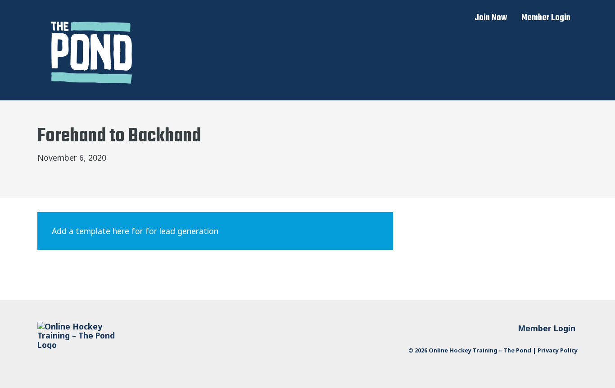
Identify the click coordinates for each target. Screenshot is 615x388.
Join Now (491, 18)
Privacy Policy (558, 350)
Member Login (545, 18)
